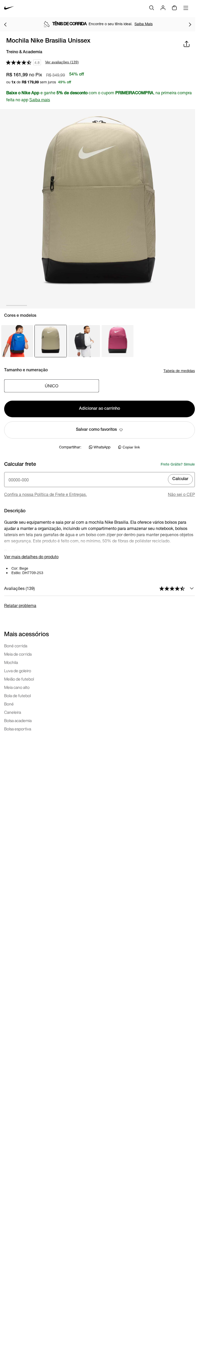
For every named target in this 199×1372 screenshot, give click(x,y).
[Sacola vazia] (174, 8)
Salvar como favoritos (96, 430)
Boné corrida (15, 646)
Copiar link (131, 447)
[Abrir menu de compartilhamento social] (186, 44)
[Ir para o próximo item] (190, 24)
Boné (9, 704)
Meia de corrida (18, 654)
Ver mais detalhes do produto (31, 556)
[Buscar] (151, 8)
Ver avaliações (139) (62, 62)
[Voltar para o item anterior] (5, 24)
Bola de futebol (17, 695)
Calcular (180, 479)
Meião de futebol (19, 679)
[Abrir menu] (186, 8)
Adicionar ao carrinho (99, 409)
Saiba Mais (143, 24)
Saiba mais (39, 100)
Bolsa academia (18, 720)
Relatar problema (20, 605)
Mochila (11, 662)
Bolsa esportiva (17, 729)
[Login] (163, 8)
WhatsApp (102, 447)
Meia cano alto (17, 687)
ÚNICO (51, 385)
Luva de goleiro (17, 671)
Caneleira (12, 712)
